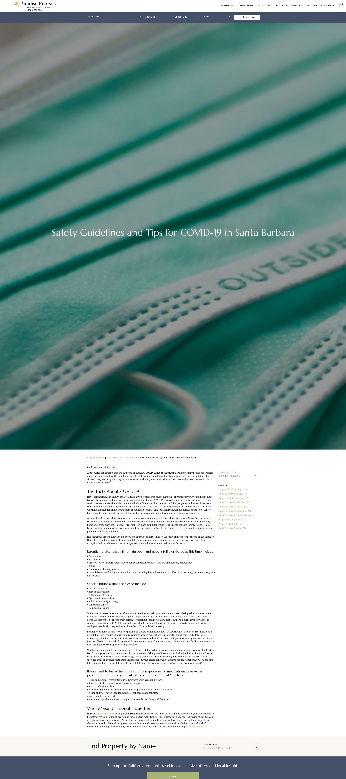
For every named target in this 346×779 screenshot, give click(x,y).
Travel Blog (281, 5)
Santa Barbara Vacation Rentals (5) (236, 515)
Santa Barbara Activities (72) (233, 506)
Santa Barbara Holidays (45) (232, 493)
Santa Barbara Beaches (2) (232, 528)
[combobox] (114, 16)
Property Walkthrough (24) (232, 489)
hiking (138, 656)
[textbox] (114, 16)
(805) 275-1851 (35, 10)
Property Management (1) (231, 519)
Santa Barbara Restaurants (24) (234, 510)
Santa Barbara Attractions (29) (234, 502)
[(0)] (339, 4)
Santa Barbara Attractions (120, 457)
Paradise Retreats (105, 713)
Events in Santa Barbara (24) (233, 498)
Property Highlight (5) (230, 523)
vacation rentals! (195, 726)
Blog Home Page (95, 457)
